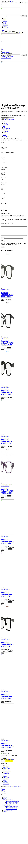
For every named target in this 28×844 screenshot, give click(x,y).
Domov (2, 56)
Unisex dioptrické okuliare (12, 803)
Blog (4, 22)
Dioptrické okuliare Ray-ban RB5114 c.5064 (7, 696)
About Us (5, 767)
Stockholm (5, 782)
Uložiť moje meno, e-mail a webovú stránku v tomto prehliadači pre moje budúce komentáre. (13, 244)
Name (2, 237)
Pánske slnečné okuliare (11, 807)
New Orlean (6, 778)
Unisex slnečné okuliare (11, 809)
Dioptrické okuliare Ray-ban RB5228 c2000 (7, 745)
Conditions (5, 769)
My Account (6, 772)
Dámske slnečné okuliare (12, 806)
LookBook (5, 25)
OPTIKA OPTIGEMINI (14, 786)
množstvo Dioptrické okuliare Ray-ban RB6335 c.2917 (13, 115)
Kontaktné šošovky (7, 810)
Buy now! (5, 27)
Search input (3, 15)
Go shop (12, 1)
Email (2, 240)
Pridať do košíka (4, 118)
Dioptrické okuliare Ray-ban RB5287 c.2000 (7, 541)
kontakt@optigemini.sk (9, 759)
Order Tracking (6, 771)
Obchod (5, 21)
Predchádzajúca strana (6, 58)
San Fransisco (6, 777)
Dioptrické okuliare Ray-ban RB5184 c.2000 (7, 392)
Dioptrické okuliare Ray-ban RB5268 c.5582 (7, 295)
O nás (4, 23)
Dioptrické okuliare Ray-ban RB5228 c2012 (7, 441)
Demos (5, 19)
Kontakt (5, 26)
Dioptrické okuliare (8, 56)
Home (4, 18)
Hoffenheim (6, 784)
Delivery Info (6, 768)
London (5, 776)
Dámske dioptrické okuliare (7, 484)
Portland (5, 781)
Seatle (4, 780)
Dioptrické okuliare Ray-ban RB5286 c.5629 (7, 594)
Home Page (6, 765)
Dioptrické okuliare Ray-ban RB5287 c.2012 (7, 644)
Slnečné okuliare (7, 805)
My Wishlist (6, 773)
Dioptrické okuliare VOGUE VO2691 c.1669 (7, 491)
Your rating (4, 223)
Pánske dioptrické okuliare (12, 802)
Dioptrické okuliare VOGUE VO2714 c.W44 (7, 343)
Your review (4, 225)
